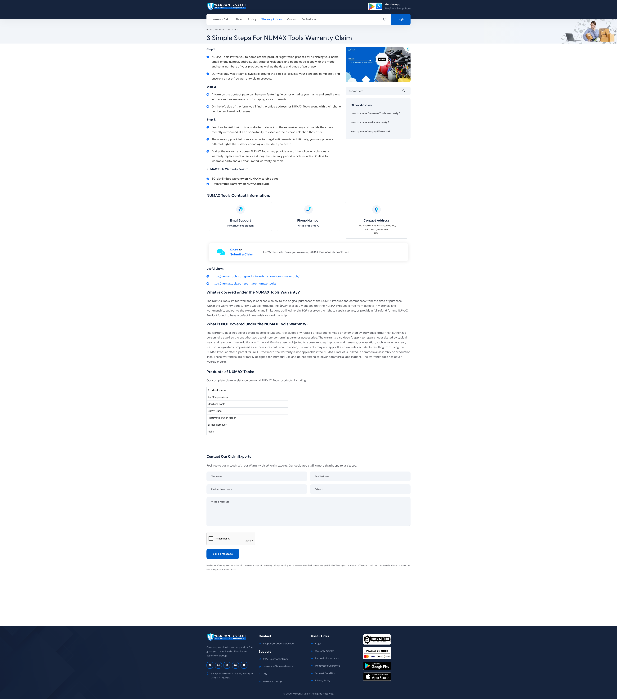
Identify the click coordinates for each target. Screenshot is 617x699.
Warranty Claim (221, 19)
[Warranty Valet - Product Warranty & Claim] (226, 6)
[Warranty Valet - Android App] (377, 667)
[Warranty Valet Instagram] (218, 665)
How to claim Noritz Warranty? (370, 122)
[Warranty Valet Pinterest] (235, 665)
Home (209, 29)
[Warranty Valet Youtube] (244, 665)
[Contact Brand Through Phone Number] (308, 209)
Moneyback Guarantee (327, 665)
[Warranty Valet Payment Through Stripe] (377, 654)
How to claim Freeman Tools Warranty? (375, 113)
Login (401, 19)
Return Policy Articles (327, 658)
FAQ (265, 673)
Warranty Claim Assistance (278, 666)
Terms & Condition (325, 673)
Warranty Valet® (301, 693)
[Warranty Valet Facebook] (209, 665)
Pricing (252, 19)
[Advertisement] (302, 596)
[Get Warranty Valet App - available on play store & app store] (375, 6)
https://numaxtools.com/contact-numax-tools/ (244, 283)
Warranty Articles (271, 19)
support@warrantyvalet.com (278, 643)
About (239, 19)
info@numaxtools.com (240, 225)
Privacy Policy (322, 680)
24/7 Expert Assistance (275, 659)
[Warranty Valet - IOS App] (377, 677)
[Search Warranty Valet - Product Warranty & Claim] (384, 19)
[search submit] (406, 91)
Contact (291, 19)
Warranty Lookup (272, 681)
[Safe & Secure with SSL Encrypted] (377, 640)
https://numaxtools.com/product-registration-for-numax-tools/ (256, 276)
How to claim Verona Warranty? (370, 131)
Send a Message (223, 554)
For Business (309, 19)
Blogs (318, 643)
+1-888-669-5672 (308, 225)
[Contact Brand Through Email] (240, 209)
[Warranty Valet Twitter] (227, 665)
